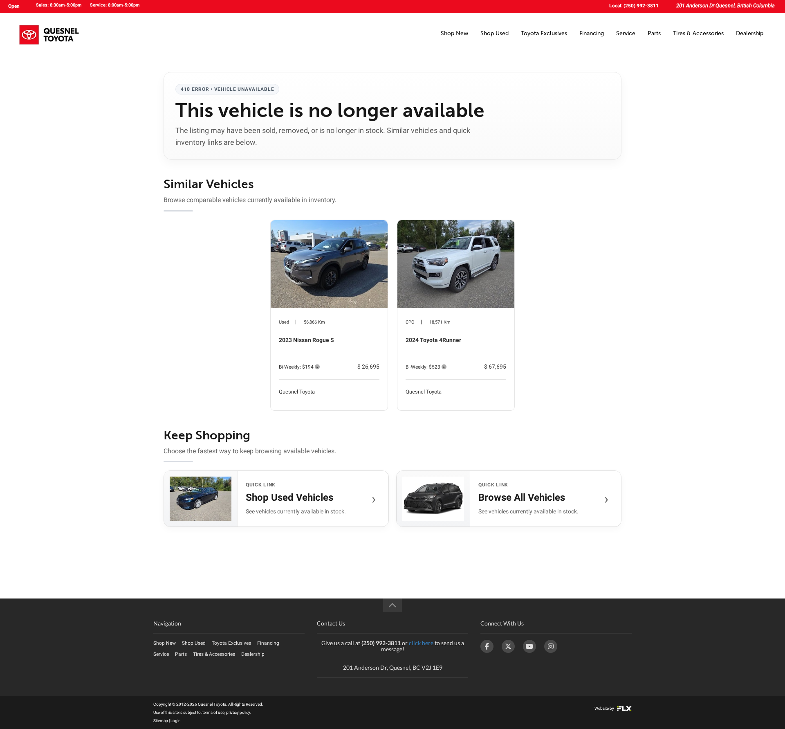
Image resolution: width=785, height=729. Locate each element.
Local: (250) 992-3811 (634, 6)
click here (421, 642)
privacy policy (238, 712)
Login (175, 720)
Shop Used (494, 33)
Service (625, 33)
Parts (654, 33)
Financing (591, 33)
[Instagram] (550, 646)
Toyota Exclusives (544, 33)
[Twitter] (508, 646)
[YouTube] (529, 646)
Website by (604, 708)
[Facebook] (486, 646)
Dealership (749, 33)
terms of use (213, 712)
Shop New (454, 33)
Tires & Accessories (698, 33)
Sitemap (160, 720)
